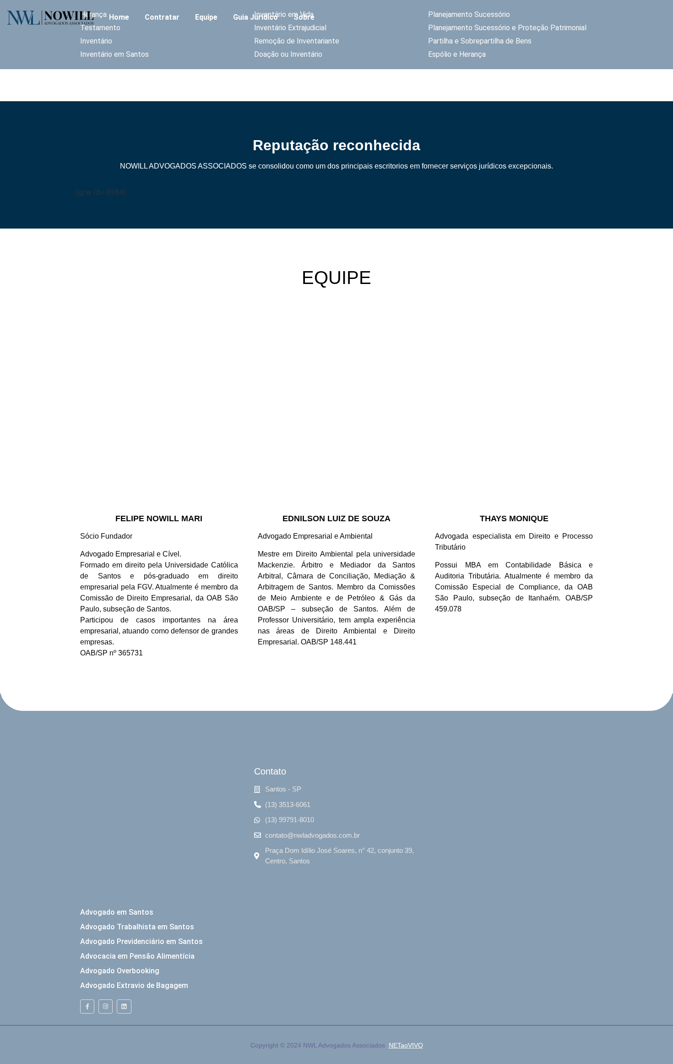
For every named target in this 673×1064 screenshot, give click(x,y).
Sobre (304, 17)
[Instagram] (105, 1006)
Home (119, 17)
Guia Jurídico (255, 17)
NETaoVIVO (406, 1045)
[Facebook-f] (87, 1006)
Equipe (206, 17)
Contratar (162, 17)
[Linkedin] (124, 1006)
